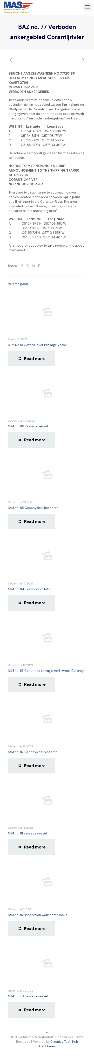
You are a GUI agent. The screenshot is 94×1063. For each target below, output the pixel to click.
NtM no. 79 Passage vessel (28, 996)
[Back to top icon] (47, 1032)
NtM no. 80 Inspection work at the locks (37, 915)
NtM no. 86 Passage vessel (28, 426)
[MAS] (19, 7)
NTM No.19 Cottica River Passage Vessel (37, 345)
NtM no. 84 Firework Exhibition (30, 589)
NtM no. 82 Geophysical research (33, 752)
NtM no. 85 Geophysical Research (33, 508)
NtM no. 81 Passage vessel (27, 833)
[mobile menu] (87, 7)
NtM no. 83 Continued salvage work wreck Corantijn (46, 671)
